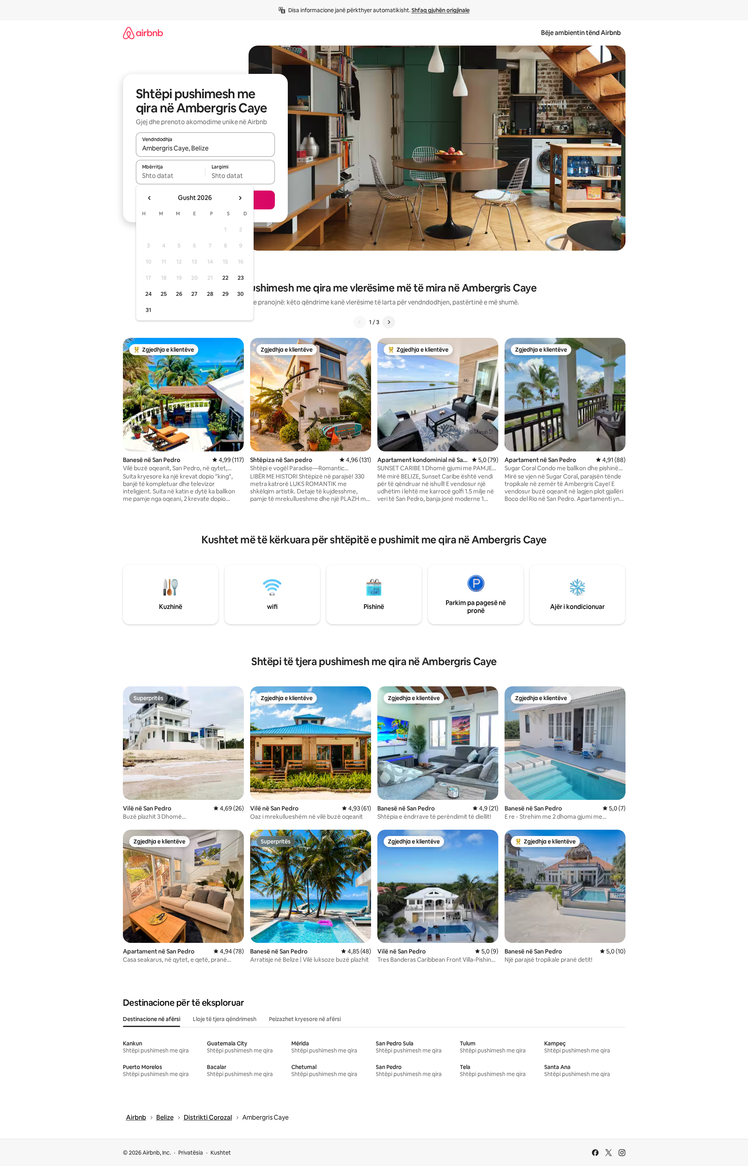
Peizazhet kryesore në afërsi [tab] (305, 1019)
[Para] (388, 322)
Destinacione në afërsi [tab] (151, 1019)
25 (164, 293)
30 (240, 293)
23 (241, 277)
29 (225, 293)
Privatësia (190, 1152)
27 (194, 293)
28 (210, 293)
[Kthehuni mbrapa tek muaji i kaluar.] (149, 198)
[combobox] (205, 148)
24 (148, 293)
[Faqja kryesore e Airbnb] (143, 32)
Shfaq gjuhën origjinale (440, 10)
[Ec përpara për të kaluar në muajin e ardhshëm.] (240, 198)
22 (225, 277)
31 (148, 310)
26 (179, 293)
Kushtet (220, 1152)
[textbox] (170, 175)
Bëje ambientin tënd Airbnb (581, 33)
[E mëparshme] (359, 322)
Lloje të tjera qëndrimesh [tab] (224, 1019)
